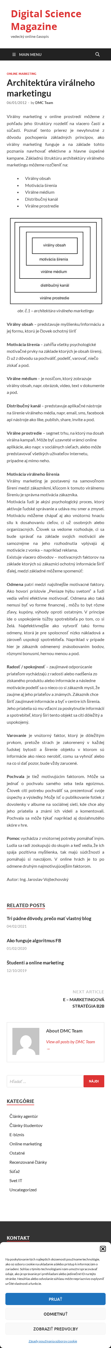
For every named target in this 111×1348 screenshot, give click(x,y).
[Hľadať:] (55, 1081)
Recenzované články (28, 1162)
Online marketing (21, 74)
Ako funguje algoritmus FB (34, 940)
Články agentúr (23, 1116)
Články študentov (26, 1125)
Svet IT (15, 1180)
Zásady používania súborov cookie (53, 1341)
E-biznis (16, 1134)
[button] (103, 1249)
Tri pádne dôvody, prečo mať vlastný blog (49, 918)
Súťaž (14, 1171)
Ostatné (17, 1152)
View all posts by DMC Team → (70, 1045)
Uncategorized (23, 1189)
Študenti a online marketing (35, 962)
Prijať (55, 1299)
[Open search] (97, 54)
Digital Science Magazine (46, 20)
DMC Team (44, 102)
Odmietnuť (56, 1314)
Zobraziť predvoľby (55, 1328)
